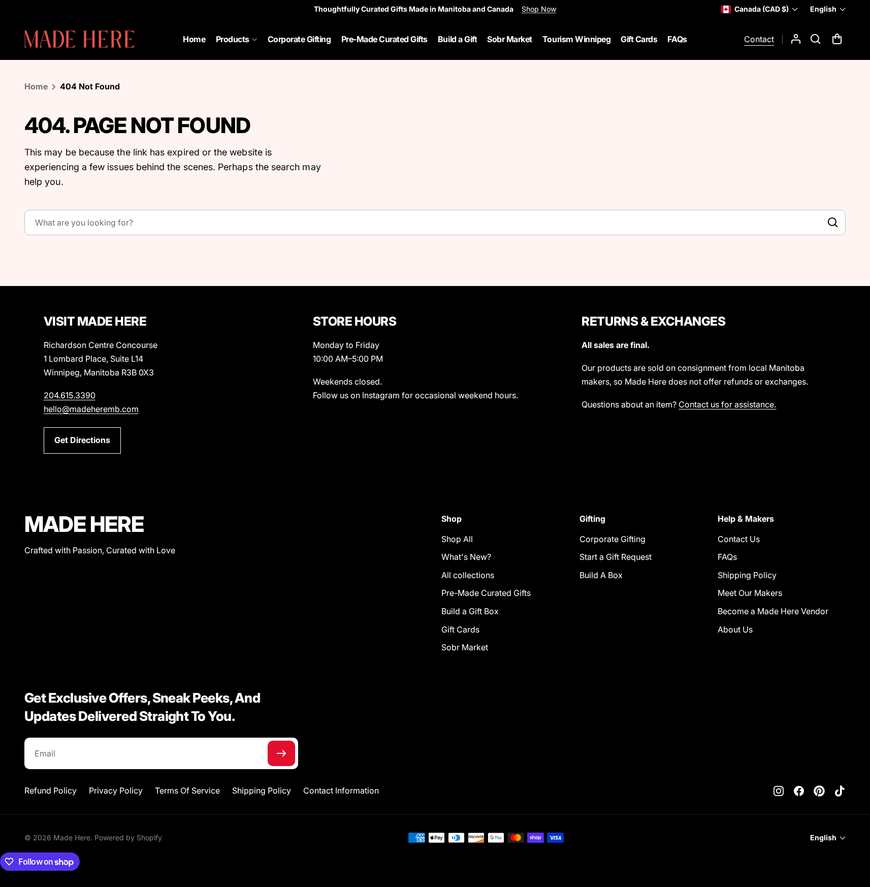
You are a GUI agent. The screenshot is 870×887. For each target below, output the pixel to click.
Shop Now (539, 9)
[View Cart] (838, 39)
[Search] (831, 222)
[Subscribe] (281, 753)
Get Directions (82, 440)
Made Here (71, 837)
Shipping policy (261, 790)
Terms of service (187, 790)
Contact (759, 39)
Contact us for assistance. (727, 404)
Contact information (341, 790)
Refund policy (50, 790)
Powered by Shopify (128, 837)
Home (36, 86)
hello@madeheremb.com (91, 409)
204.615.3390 (69, 395)
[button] (815, 39)
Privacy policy (116, 790)
